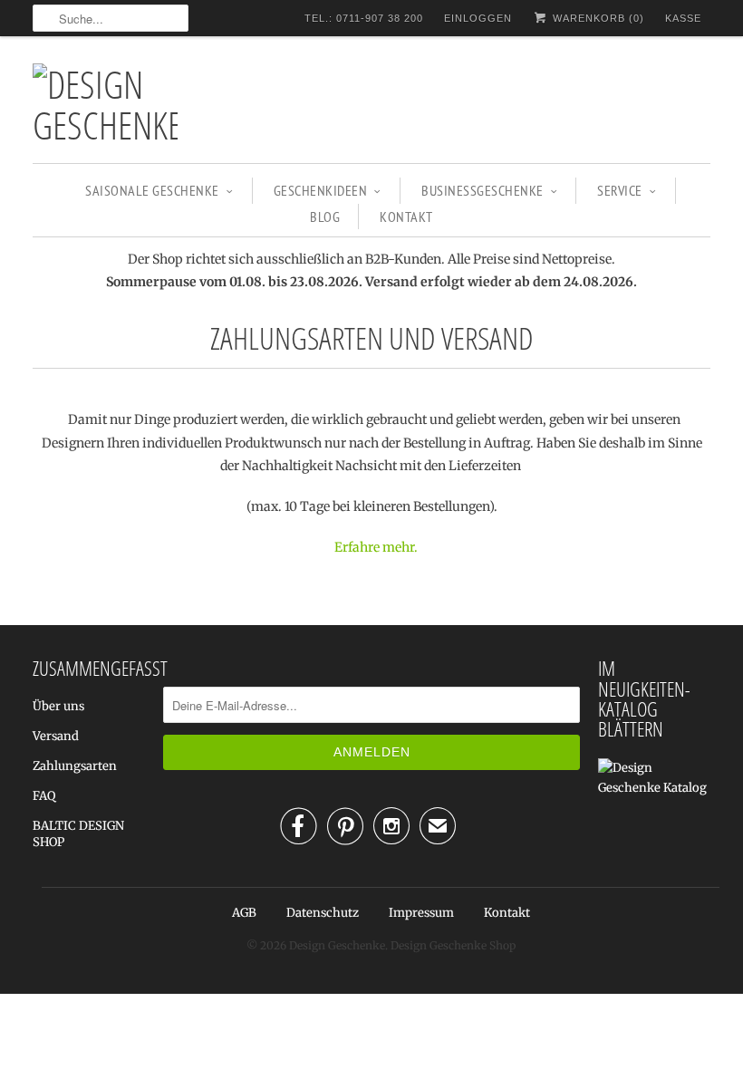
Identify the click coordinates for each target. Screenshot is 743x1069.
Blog (325, 216)
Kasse (683, 18)
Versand (56, 736)
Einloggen (478, 18)
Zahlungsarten (75, 766)
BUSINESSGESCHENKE (482, 190)
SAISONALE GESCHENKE (152, 190)
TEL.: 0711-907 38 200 (363, 18)
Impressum (421, 912)
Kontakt (406, 216)
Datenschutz (322, 912)
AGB (244, 912)
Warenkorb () (596, 18)
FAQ (44, 796)
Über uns (58, 706)
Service (619, 190)
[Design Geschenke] (105, 104)
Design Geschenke (337, 945)
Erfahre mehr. (376, 547)
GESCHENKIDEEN (321, 190)
